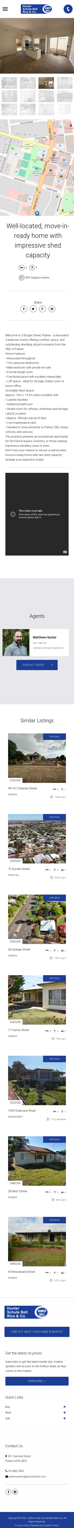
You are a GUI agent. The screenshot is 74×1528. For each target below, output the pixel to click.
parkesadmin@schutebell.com (27, 1476)
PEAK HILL (13, 875)
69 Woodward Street (21, 1272)
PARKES (12, 794)
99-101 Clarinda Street (22, 788)
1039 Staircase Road (22, 1110)
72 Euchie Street (19, 869)
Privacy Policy (22, 1525)
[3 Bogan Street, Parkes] (37, 46)
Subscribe (35, 1381)
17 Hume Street (18, 1030)
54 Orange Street (19, 949)
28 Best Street (17, 1191)
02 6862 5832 (16, 1471)
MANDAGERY (15, 1116)
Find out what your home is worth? (37, 1331)
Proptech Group (51, 1525)
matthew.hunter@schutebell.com (48, 648)
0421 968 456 (40, 643)
